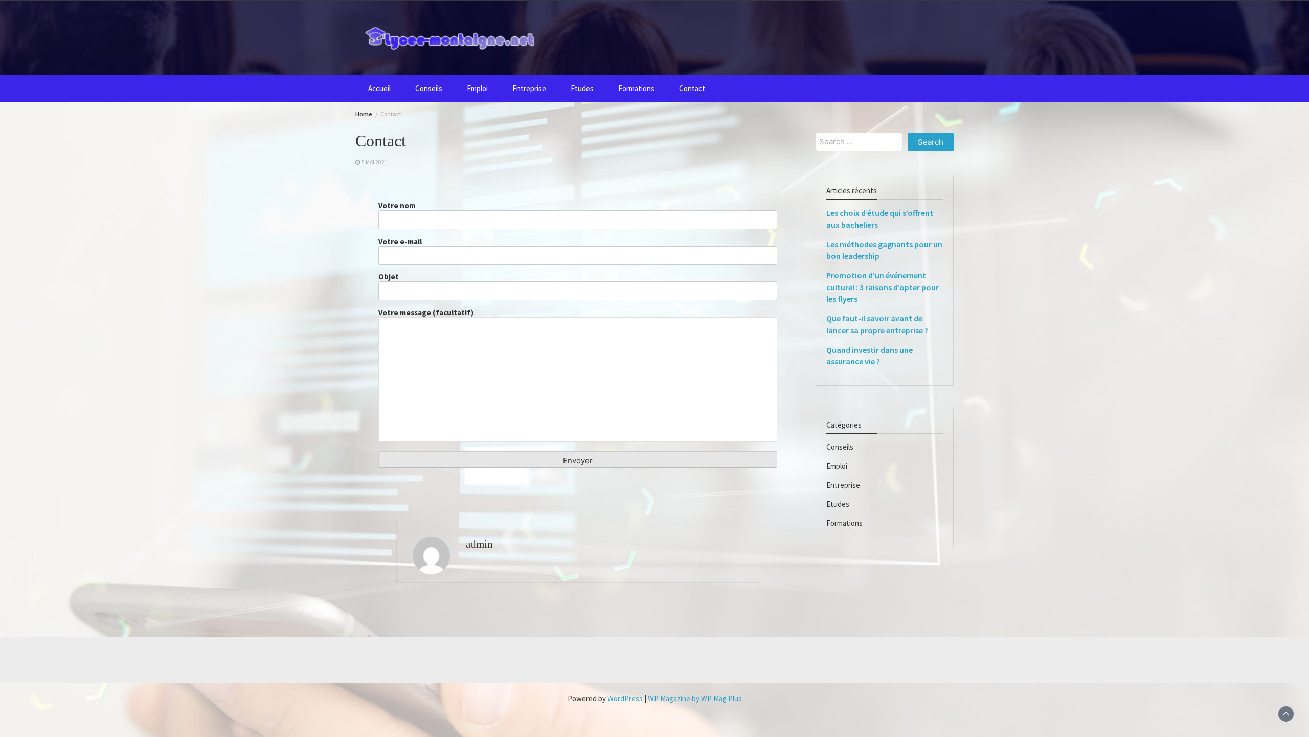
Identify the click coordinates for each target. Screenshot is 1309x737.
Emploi (477, 88)
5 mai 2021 (375, 162)
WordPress (625, 698)
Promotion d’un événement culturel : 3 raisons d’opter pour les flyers (882, 287)
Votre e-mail (400, 241)
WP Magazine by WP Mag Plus (695, 698)
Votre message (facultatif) (425, 312)
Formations (636, 88)
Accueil (379, 88)
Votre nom (396, 205)
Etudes (582, 88)
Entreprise (529, 88)
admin (479, 544)
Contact (692, 88)
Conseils (428, 88)
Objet (388, 276)
